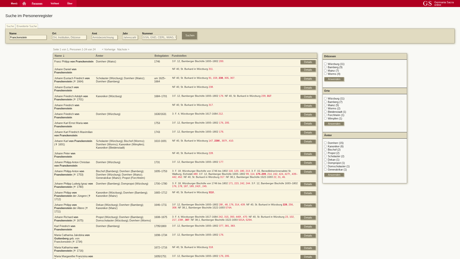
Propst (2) (333, 153)
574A (228, 207)
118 (231, 171)
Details (308, 61)
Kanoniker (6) (336, 146)
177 (221, 162)
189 (191, 186)
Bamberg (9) (335, 67)
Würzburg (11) (336, 63)
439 (243, 204)
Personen (37, 3)
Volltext (55, 3)
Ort (54, 33)
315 (226, 216)
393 (232, 216)
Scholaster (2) (336, 156)
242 (275, 174)
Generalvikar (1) (337, 169)
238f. (181, 220)
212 (220, 113)
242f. (198, 186)
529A (249, 220)
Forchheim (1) (336, 115)
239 (263, 96)
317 (211, 105)
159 (215, 78)
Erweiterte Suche (27, 26)
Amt (94, 33)
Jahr (125, 33)
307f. (224, 140)
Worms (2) (334, 108)
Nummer (147, 33)
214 (269, 174)
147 (211, 140)
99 (247, 174)
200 (221, 61)
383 (233, 225)
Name (13, 33)
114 (252, 174)
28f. (221, 204)
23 (286, 216)
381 (227, 225)
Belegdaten (162, 55)
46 (283, 177)
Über (69, 3)
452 (180, 177)
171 (231, 183)
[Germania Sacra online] (24, 3)
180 (242, 171)
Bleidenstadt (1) (337, 111)
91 (210, 78)
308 (174, 207)
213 (248, 171)
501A (241, 220)
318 (211, 247)
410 (231, 140)
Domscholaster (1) (339, 166)
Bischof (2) (334, 149)
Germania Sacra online (444, 3)
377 (221, 225)
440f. (239, 216)
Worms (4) (334, 73)
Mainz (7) (333, 70)
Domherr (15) (336, 142)
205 (227, 122)
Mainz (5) (333, 105)
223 (236, 183)
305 (226, 78)
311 (211, 69)
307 (232, 78)
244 (248, 183)
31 (279, 177)
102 (291, 216)
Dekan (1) (333, 159)
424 (281, 174)
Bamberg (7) (335, 101)
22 (274, 177)
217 (174, 220)
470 (245, 216)
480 (195, 174)
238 (211, 87)
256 (291, 204)
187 (186, 186)
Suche (10, 26)
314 (237, 204)
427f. (287, 174)
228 (211, 153)
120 (236, 171)
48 (226, 204)
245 (204, 186)
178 (180, 186)
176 (221, 96)
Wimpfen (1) (335, 118)
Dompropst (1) (336, 162)
